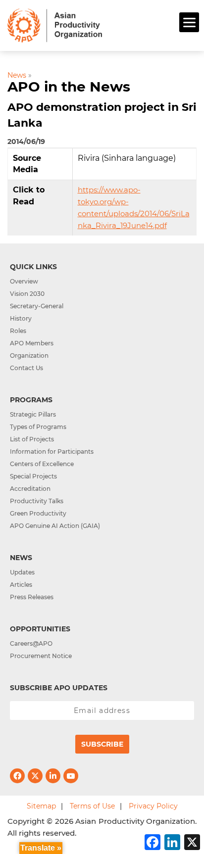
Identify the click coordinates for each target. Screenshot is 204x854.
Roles (18, 330)
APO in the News (68, 86)
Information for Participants (52, 451)
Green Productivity (38, 513)
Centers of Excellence (42, 464)
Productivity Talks (36, 501)
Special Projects (33, 476)
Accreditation (30, 488)
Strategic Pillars (33, 414)
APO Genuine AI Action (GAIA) (55, 525)
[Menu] (189, 22)
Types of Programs (38, 426)
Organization (29, 355)
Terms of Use (92, 806)
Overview (24, 281)
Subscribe (102, 744)
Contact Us (26, 368)
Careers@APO (31, 643)
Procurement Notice (41, 656)
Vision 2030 (27, 293)
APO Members (31, 343)
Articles (21, 584)
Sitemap (41, 806)
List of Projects (32, 439)
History (21, 318)
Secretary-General (36, 306)
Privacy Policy (153, 806)
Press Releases (31, 597)
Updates (22, 572)
